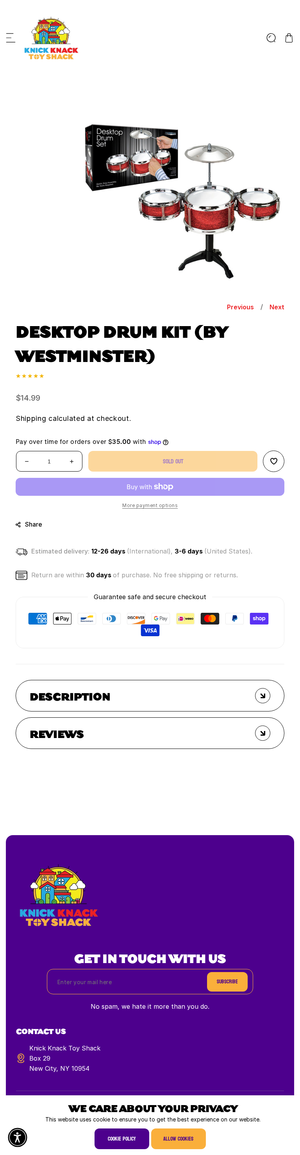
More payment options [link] (150, 506)
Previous (240, 307)
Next (277, 307)
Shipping (31, 419)
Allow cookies (178, 1139)
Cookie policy (122, 1139)
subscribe (227, 981)
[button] (11, 38)
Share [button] (33, 525)
